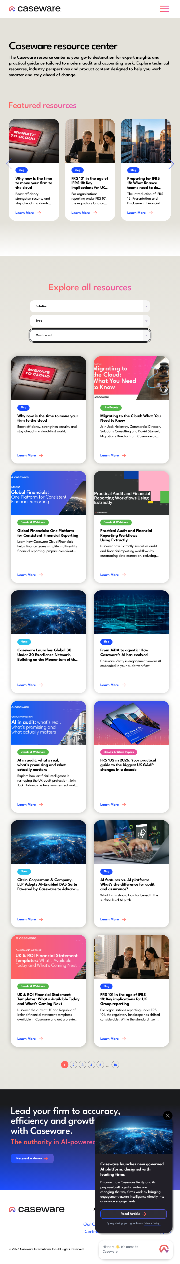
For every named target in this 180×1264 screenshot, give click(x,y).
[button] (165, 9)
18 (115, 1065)
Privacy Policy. (152, 1223)
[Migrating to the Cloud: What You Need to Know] (131, 409)
